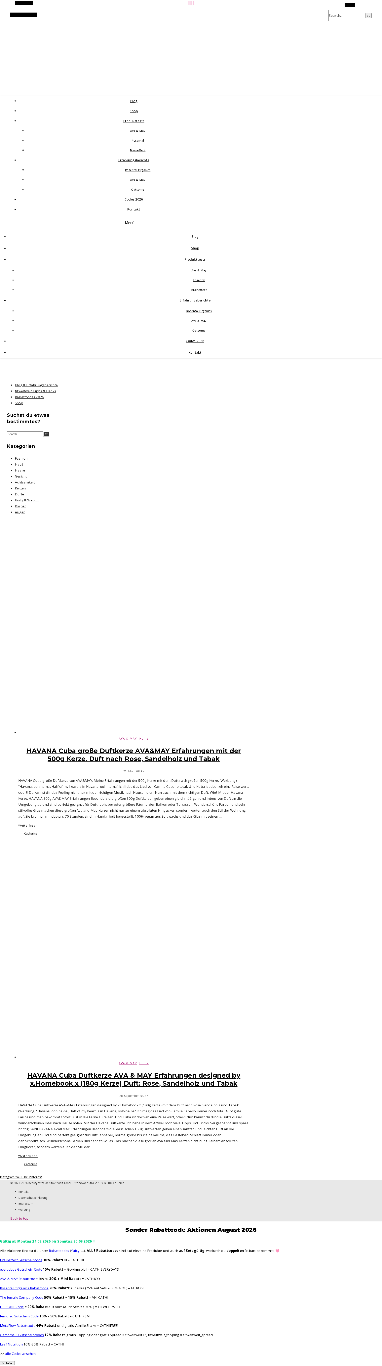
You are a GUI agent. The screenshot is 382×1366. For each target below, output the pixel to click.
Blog (133, 101)
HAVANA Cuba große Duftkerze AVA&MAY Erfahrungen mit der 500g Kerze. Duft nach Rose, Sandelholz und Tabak (133, 755)
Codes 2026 (134, 199)
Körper (20, 506)
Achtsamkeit (25, 482)
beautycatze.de (84, 53)
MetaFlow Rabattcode (17, 1325)
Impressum (25, 1204)
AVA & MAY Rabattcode (18, 1278)
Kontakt (133, 209)
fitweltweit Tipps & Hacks (35, 391)
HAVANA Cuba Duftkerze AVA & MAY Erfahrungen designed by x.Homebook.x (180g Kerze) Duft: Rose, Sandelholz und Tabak (134, 1079)
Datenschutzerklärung (32, 1198)
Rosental (138, 140)
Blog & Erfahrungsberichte (36, 385)
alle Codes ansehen (20, 1353)
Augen (20, 512)
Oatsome (137, 189)
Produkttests (133, 121)
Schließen (7, 1363)
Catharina (30, 833)
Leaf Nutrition (11, 1344)
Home (144, 738)
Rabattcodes (59, 1250)
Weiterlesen (28, 825)
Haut (19, 464)
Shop (134, 111)
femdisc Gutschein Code (19, 1316)
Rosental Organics (138, 170)
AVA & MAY (128, 738)
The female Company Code (21, 1297)
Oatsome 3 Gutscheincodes (22, 1335)
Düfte (19, 494)
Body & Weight (27, 500)
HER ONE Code (12, 1306)
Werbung (24, 1209)
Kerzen (20, 488)
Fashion (21, 458)
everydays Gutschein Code (21, 1269)
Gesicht (21, 476)
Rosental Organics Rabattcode (24, 1288)
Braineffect (138, 150)
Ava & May (137, 131)
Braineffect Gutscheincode (21, 1260)
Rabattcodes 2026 (29, 397)
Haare (20, 470)
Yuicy (75, 1250)
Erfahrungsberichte (133, 160)
